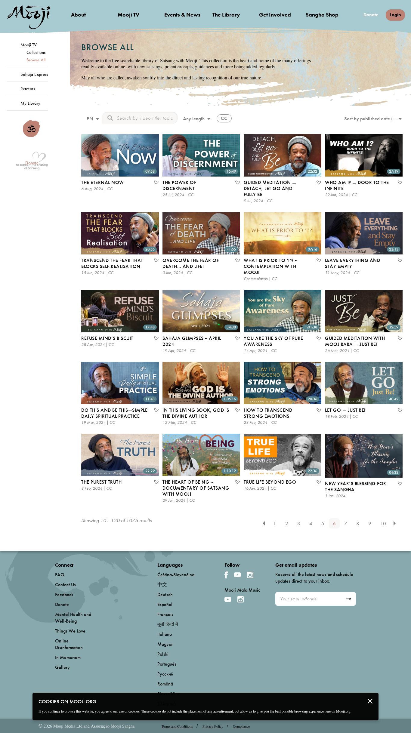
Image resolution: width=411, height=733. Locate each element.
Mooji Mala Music (242, 590)
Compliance (241, 726)
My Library (30, 103)
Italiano (164, 634)
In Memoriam (68, 657)
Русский (165, 674)
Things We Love (70, 631)
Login (395, 15)
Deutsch (165, 594)
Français (165, 614)
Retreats (27, 89)
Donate (370, 14)
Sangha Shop (322, 14)
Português (166, 664)
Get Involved (275, 14)
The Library (226, 14)
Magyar (165, 644)
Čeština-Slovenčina (175, 574)
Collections (35, 52)
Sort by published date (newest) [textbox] (374, 118)
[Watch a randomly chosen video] (31, 136)
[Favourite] (156, 183)
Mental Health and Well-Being (73, 617)
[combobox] (91, 119)
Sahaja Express (34, 74)
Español (164, 604)
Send (348, 599)
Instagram (250, 575)
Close (370, 701)
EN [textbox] (90, 118)
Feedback (64, 594)
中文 (162, 584)
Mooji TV (128, 14)
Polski (162, 654)
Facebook (226, 574)
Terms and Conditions (177, 726)
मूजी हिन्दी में (167, 624)
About (78, 14)
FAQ (59, 574)
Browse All (35, 60)
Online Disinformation (69, 644)
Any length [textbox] (194, 118)
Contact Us (65, 584)
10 (383, 523)
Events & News (182, 14)
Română (165, 684)
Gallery (62, 667)
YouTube (237, 574)
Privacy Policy (212, 726)
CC (224, 118)
